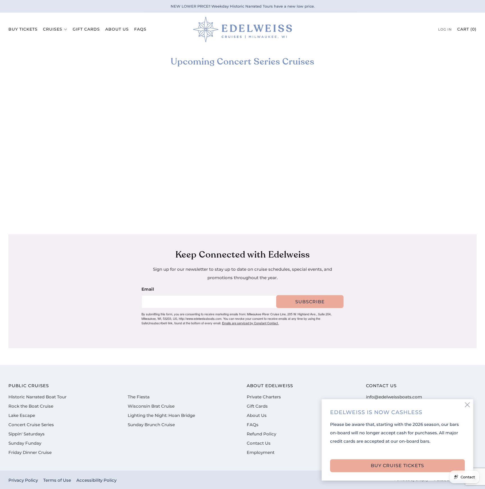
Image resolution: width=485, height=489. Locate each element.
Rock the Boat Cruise (30, 406)
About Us (117, 29)
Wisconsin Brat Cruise (151, 406)
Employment (260, 452)
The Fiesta (139, 397)
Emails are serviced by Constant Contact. (250, 323)
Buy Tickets (23, 29)
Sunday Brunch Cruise (151, 424)
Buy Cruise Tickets (397, 465)
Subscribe (310, 301)
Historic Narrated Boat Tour (37, 397)
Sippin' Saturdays (26, 434)
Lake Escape (21, 415)
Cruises (52, 29)
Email (147, 289)
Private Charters (264, 397)
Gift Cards (86, 29)
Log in (445, 29)
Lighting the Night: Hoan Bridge (161, 415)
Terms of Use (57, 480)
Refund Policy (261, 434)
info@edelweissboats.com (394, 397)
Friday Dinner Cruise (30, 452)
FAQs (140, 29)
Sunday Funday (24, 443)
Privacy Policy (23, 480)
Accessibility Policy (96, 480)
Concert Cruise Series (31, 424)
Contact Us (259, 443)
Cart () (467, 29)
